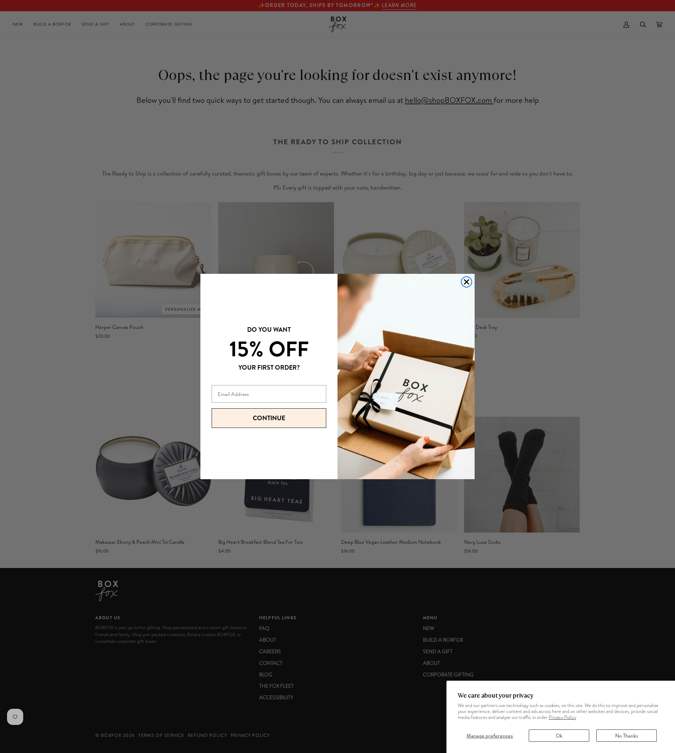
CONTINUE (269, 418)
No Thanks (626, 735)
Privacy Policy (562, 717)
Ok (559, 735)
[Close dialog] (466, 282)
